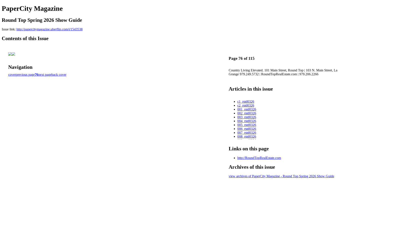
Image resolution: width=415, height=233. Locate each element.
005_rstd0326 (246, 125)
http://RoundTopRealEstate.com (259, 158)
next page (44, 74)
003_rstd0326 (246, 117)
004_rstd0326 (246, 121)
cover (12, 74)
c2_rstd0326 (245, 105)
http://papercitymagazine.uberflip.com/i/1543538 (49, 29)
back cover (58, 74)
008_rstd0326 (246, 136)
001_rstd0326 (246, 109)
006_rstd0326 (246, 129)
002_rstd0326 (246, 113)
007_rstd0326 (246, 132)
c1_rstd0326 (245, 101)
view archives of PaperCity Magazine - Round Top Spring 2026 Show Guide (281, 176)
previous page (25, 74)
